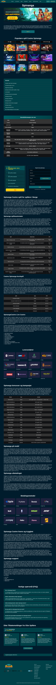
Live (21, 41)
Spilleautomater (45, 41)
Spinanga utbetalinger (9, 98)
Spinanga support (8, 105)
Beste (9, 41)
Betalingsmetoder (8, 100)
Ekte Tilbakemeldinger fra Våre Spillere (12, 109)
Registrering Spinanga (9, 87)
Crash (33, 41)
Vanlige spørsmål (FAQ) (9, 107)
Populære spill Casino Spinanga (10, 83)
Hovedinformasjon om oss (9, 85)
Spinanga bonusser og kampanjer (11, 94)
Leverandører (7, 92)
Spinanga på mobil (8, 96)
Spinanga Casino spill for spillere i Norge (12, 89)
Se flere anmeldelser (28, 648)
